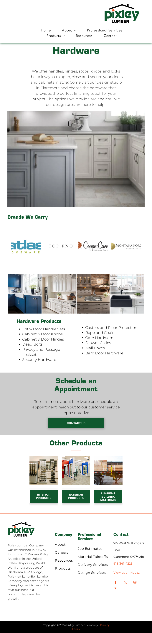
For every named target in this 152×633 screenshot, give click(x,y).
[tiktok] (115, 588)
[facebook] (115, 582)
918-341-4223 (122, 563)
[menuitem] (45, 30)
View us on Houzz (126, 572)
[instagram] (135, 582)
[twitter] (125, 582)
